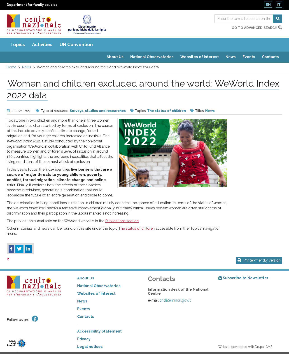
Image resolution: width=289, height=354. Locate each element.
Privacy (84, 339)
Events (248, 57)
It (279, 4)
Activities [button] (42, 44)
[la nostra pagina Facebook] (35, 319)
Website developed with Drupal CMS (245, 347)
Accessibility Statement (99, 331)
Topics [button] (17, 44)
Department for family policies (32, 5)
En (268, 4)
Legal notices (90, 347)
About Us (115, 57)
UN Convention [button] (76, 44)
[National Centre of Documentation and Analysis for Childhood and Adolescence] (34, 24)
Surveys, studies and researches (98, 111)
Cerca (277, 18)
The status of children (166, 111)
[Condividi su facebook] (11, 249)
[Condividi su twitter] (19, 249)
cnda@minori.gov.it (175, 300)
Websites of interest (199, 57)
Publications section (122, 221)
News (231, 57)
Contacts (270, 57)
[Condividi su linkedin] (28, 249)
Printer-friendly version (262, 260)
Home (11, 67)
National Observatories (152, 57)
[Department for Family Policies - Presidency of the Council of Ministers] (87, 24)
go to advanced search (255, 28)
